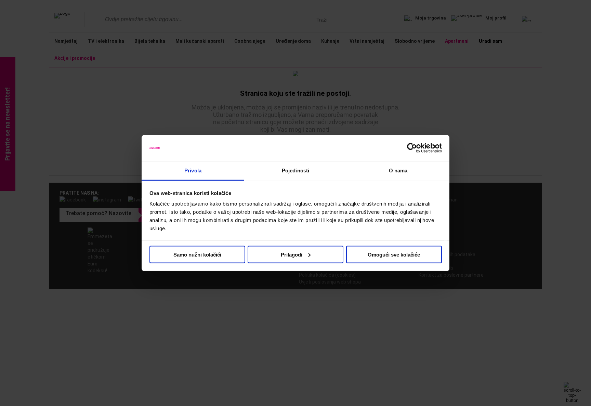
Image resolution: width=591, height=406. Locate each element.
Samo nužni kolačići (197, 254)
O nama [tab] (398, 170)
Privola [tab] (192, 170)
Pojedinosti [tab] (295, 170)
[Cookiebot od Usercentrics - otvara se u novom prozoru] (412, 148)
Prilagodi (291, 254)
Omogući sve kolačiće (394, 254)
